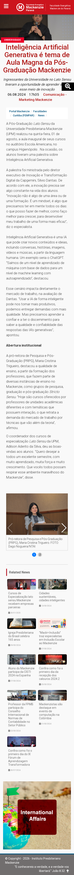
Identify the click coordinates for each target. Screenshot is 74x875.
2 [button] (40, 554)
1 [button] (34, 554)
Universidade (12, 40)
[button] (64, 528)
